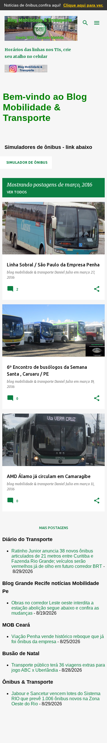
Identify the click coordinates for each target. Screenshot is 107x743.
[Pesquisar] (85, 23)
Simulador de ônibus (26, 162)
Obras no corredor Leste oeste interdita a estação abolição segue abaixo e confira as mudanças (55, 608)
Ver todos (17, 192)
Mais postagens (53, 528)
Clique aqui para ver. (83, 5)
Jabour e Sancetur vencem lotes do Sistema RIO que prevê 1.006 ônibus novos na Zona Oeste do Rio (55, 698)
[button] (96, 289)
